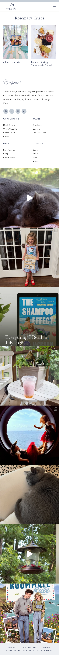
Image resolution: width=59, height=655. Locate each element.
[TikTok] (24, 111)
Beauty (36, 150)
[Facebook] (11, 111)
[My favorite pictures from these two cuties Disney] (29, 435)
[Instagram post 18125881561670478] (29, 494)
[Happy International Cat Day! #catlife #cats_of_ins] (29, 198)
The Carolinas (39, 132)
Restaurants (9, 157)
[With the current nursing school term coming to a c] (29, 316)
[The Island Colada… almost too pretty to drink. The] (29, 376)
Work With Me (10, 129)
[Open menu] (54, 6)
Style (35, 157)
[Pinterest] (18, 111)
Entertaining (9, 150)
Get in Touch (9, 132)
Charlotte (37, 125)
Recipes (7, 153)
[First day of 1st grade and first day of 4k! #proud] (29, 257)
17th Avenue (46, 650)
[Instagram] (5, 111)
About (12, 647)
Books (36, 153)
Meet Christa (9, 125)
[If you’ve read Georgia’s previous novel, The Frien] (29, 613)
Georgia (36, 129)
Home (35, 161)
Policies (7, 136)
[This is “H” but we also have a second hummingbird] (29, 554)
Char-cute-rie (11, 62)
